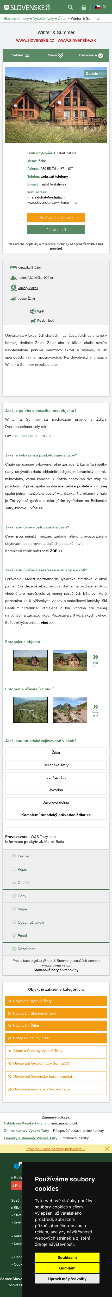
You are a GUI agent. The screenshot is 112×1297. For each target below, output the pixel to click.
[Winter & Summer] (30, 670)
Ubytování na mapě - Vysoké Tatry (41, 1089)
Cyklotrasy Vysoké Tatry (23, 1123)
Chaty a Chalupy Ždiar (31, 1038)
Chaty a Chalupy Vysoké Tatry (38, 1051)
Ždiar (56, 752)
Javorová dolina (56, 802)
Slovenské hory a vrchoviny (56, 970)
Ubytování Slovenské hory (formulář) (43, 1076)
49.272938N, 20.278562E (34, 436)
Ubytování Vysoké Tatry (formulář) (41, 1063)
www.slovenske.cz (35, 40)
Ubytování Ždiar (26, 1025)
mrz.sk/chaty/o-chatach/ (46, 197)
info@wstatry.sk (54, 184)
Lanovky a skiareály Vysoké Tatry (30, 1138)
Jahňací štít (56, 777)
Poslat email (56, 229)
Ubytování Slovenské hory (34, 1013)
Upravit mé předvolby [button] (67, 1278)
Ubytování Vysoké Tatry (32, 1001)
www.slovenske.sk (77, 40)
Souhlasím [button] (67, 1257)
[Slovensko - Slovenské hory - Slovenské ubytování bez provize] (27, 7)
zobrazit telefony (54, 176)
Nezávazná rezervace (56, 217)
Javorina (56, 790)
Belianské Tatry (56, 765)
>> (36, 508)
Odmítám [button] (67, 1268)
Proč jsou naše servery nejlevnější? (55, 1149)
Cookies (20, 1264)
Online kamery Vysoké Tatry (26, 1131)
